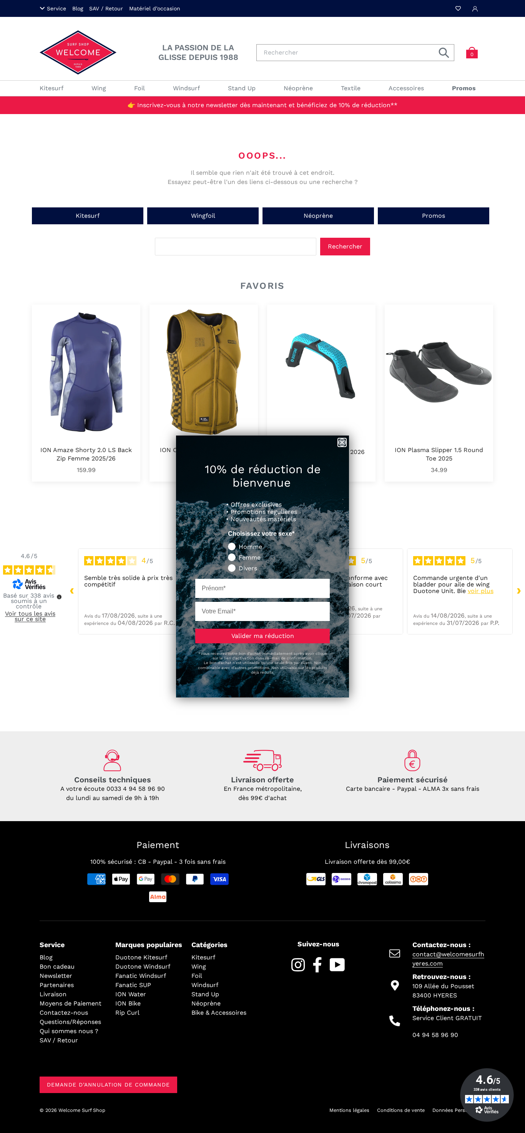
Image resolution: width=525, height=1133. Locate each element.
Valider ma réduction (262, 635)
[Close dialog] (342, 442)
